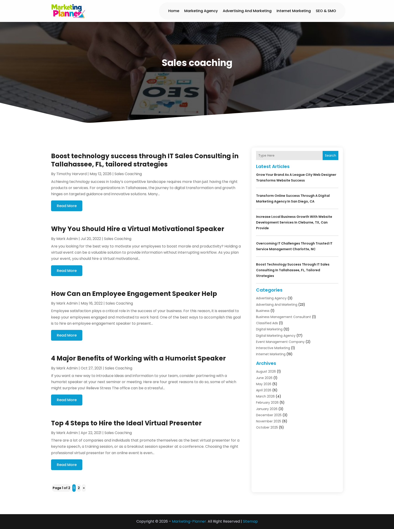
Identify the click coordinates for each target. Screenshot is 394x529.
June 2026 (264, 378)
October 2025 (267, 427)
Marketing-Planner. (189, 521)
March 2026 (265, 396)
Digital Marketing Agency (276, 335)
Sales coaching (128, 173)
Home (173, 10)
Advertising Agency (271, 298)
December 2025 (269, 415)
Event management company (280, 342)
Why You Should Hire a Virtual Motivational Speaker (137, 228)
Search (330, 155)
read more (67, 205)
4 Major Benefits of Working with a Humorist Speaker (138, 358)
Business (263, 310)
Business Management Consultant (283, 317)
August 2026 (266, 371)
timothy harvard (71, 173)
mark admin (67, 238)
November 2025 (268, 421)
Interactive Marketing (273, 348)
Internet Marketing (294, 10)
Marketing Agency (201, 10)
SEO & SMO (326, 10)
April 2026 (263, 390)
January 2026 (266, 409)
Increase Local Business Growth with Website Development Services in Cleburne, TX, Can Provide (294, 222)
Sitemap (250, 521)
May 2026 (263, 384)
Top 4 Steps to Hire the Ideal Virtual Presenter (126, 423)
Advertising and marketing (247, 10)
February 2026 (267, 402)
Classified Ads (267, 323)
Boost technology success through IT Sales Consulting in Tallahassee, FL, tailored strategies (144, 160)
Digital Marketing (269, 329)
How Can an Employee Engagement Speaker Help (134, 293)
